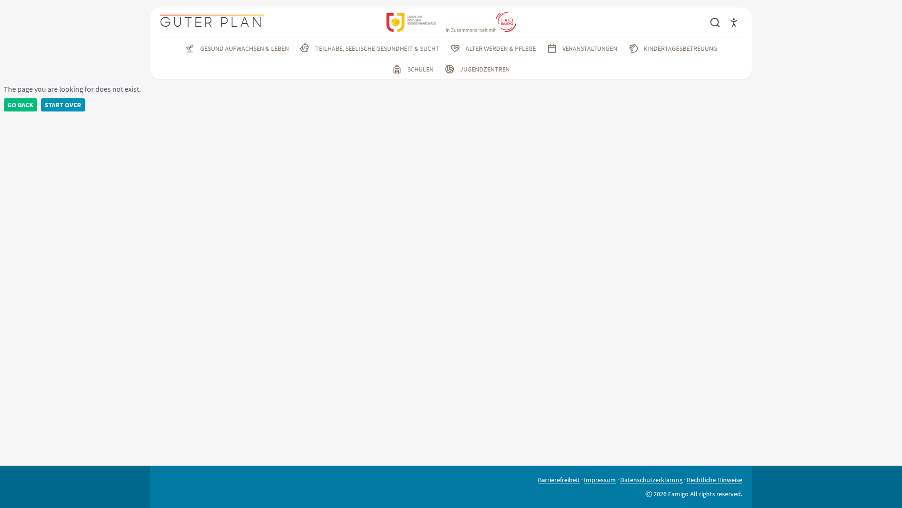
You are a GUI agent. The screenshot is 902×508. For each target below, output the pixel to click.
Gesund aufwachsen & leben (244, 48)
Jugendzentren (485, 69)
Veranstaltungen (589, 48)
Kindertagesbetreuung (680, 48)
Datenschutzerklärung (651, 480)
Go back (20, 105)
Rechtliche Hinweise (714, 480)
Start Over (63, 105)
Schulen (420, 69)
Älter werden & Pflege (501, 48)
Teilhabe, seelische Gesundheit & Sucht (377, 48)
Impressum (600, 480)
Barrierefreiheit (559, 480)
